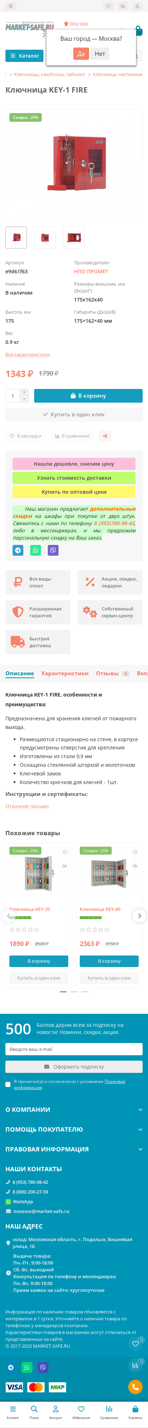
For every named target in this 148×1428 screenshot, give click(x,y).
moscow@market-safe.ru (41, 1211)
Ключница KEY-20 (29, 909)
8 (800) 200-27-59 (30, 1191)
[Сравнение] (122, 6)
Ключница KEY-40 (100, 909)
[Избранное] (108, 6)
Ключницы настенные (118, 74)
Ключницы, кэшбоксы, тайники (49, 74)
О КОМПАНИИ (27, 1109)
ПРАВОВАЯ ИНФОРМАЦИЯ (47, 1149)
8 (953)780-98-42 (114, 523)
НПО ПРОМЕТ (91, 271)
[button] (8, 916)
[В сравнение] (64, 865)
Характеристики (65, 673)
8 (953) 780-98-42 (30, 1182)
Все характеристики (27, 354)
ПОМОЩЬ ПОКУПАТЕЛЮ (44, 1129)
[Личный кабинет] (137, 6)
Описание (19, 673)
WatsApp (23, 1201)
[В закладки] (64, 852)
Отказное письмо (26, 806)
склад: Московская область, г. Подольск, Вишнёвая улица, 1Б (72, 1242)
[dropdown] (10, 6)
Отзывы (111, 673)
